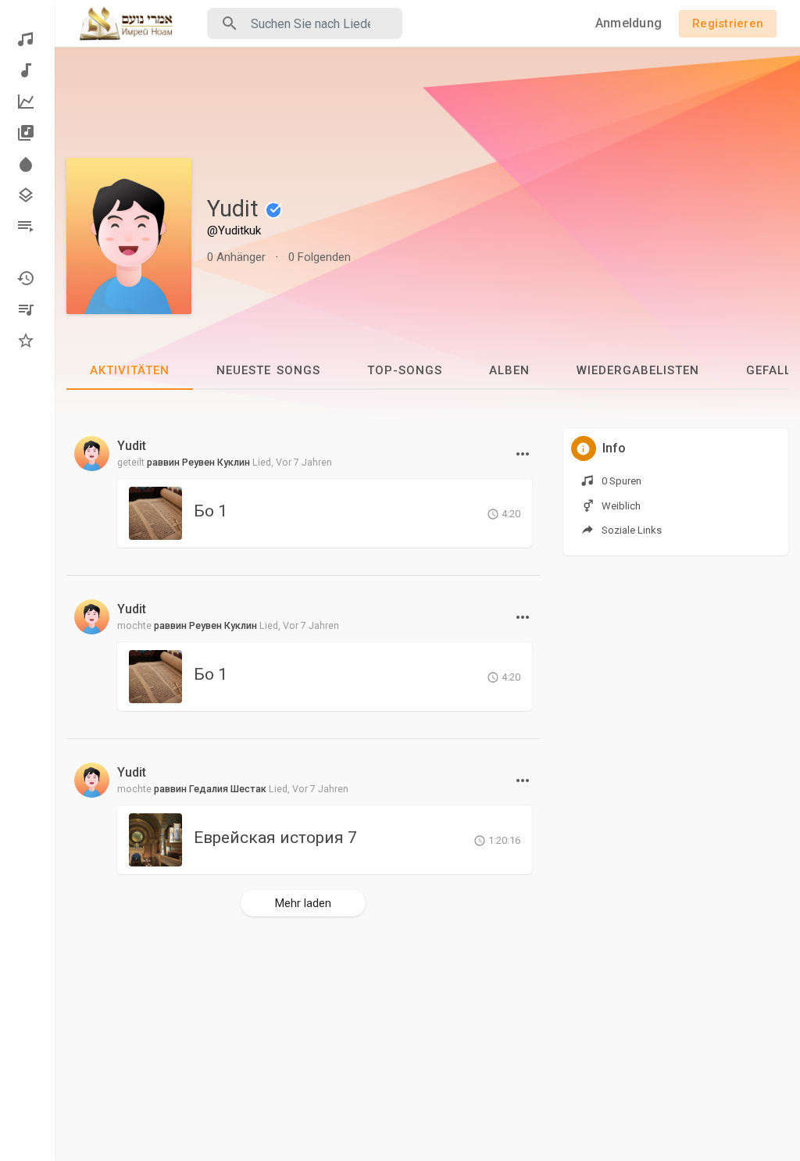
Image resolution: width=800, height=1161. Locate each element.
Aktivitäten (130, 370)
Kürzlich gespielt (27, 278)
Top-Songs (404, 370)
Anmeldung (628, 23)
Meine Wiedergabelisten (27, 309)
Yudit (235, 208)
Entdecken (27, 39)
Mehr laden (303, 903)
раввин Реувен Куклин (198, 462)
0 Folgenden (319, 257)
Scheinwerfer (27, 164)
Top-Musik (27, 101)
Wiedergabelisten (27, 226)
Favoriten (27, 340)
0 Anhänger (236, 257)
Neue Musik (27, 70)
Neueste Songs (268, 370)
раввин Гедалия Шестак (210, 789)
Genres (27, 195)
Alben (27, 132)
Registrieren (727, 23)
